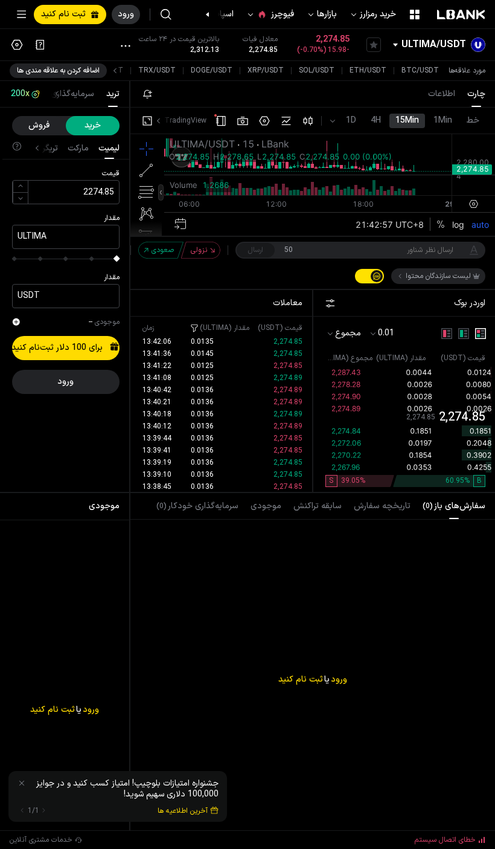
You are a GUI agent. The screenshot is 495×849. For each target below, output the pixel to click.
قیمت (111, 173)
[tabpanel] (312, 655)
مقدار (112, 218)
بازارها (327, 14)
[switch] (369, 276)
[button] (213, 14)
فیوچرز (282, 14)
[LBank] (461, 14)
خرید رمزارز (378, 14)
